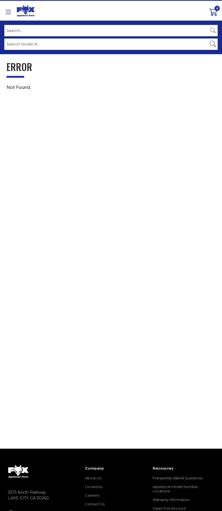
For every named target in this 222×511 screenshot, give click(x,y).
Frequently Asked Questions (178, 478)
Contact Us (95, 504)
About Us (93, 478)
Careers (92, 495)
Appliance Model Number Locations (175, 488)
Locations (93, 486)
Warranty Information (171, 499)
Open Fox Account (169, 508)
